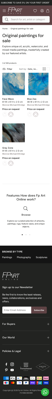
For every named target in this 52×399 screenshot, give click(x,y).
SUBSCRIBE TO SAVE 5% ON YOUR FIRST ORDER (25, 3)
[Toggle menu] (4, 11)
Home (5, 28)
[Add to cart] (4, 114)
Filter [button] (9, 69)
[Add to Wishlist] (10, 114)
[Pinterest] (6, 370)
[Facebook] (6, 364)
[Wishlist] (35, 10)
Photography (24, 257)
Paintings (7, 257)
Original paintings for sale (22, 28)
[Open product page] (13, 84)
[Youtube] (12, 370)
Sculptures (41, 257)
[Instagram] (12, 364)
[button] (26, 19)
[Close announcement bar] (49, 2)
